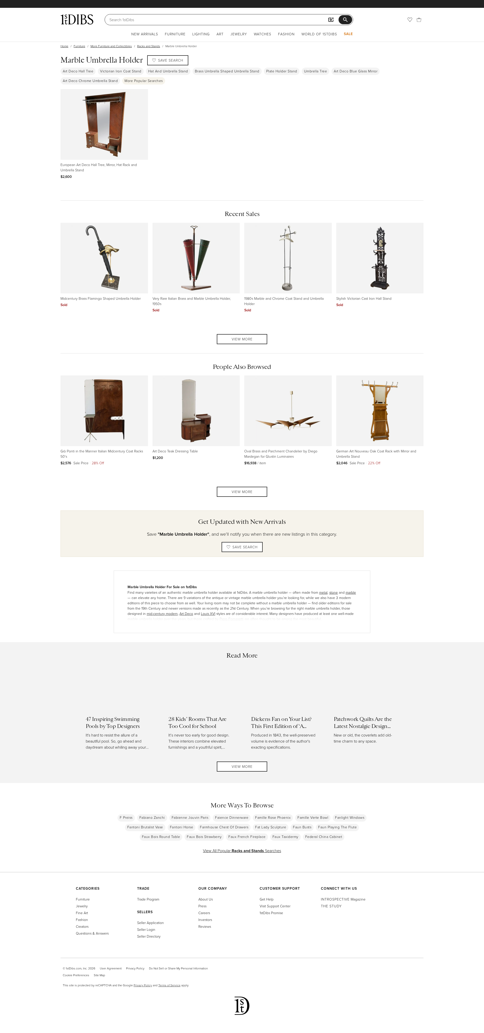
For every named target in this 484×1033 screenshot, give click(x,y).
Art (220, 34)
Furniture (175, 34)
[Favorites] (410, 19)
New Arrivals (144, 34)
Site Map (99, 975)
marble (351, 592)
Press (202, 906)
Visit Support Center (275, 906)
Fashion (286, 34)
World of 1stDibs (319, 34)
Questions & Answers (92, 933)
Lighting (201, 34)
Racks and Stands (148, 46)
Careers (204, 912)
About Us (205, 899)
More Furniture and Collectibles (111, 46)
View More (242, 339)
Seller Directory (149, 936)
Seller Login (146, 929)
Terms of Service (169, 985)
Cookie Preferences (76, 975)
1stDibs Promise (271, 912)
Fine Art (82, 912)
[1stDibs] (76, 19)
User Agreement (111, 968)
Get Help (267, 899)
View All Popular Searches (242, 850)
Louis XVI (208, 613)
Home (64, 46)
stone (333, 592)
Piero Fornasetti (232, 618)
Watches (262, 34)
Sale (348, 33)
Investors (205, 919)
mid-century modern (162, 613)
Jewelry (238, 34)
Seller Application (150, 922)
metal (323, 592)
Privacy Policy (135, 968)
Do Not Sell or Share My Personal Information (178, 968)
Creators (82, 926)
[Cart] (419, 19)
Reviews (204, 926)
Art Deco (186, 613)
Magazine (343, 899)
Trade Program (148, 899)
